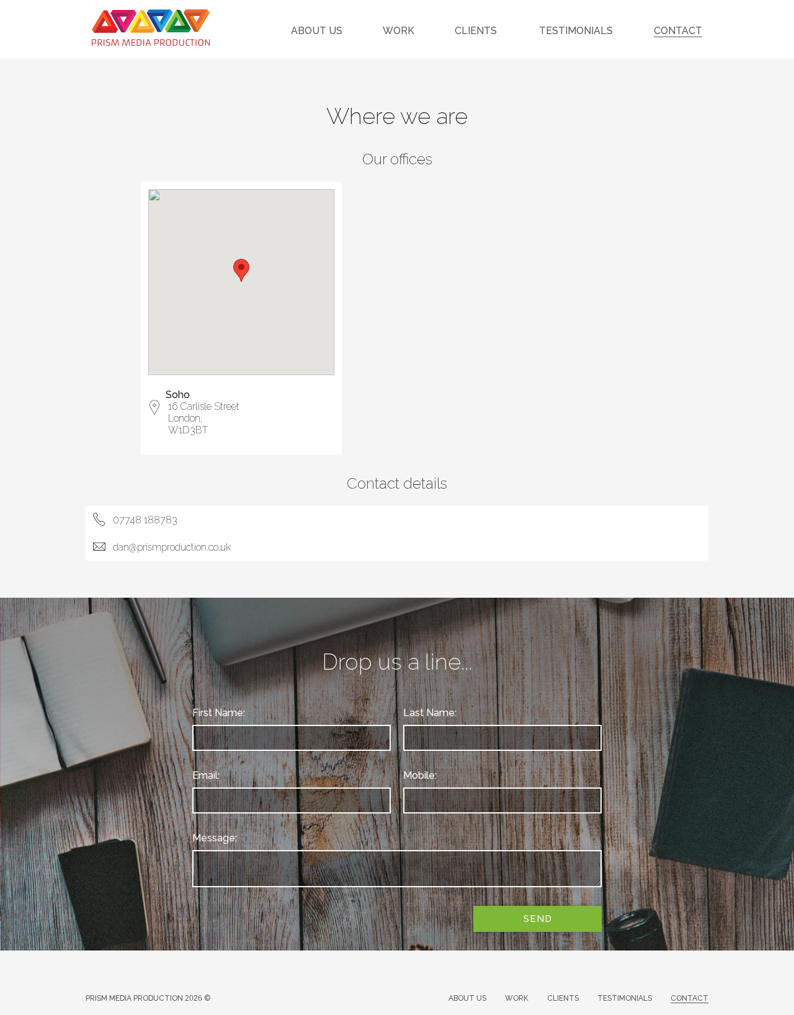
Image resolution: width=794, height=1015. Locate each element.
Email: (206, 775)
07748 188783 (145, 520)
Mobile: (420, 775)
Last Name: (430, 713)
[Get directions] (154, 411)
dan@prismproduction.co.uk (172, 547)
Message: (214, 838)
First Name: (218, 713)
